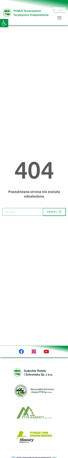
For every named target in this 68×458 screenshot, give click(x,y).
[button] (4, 23)
